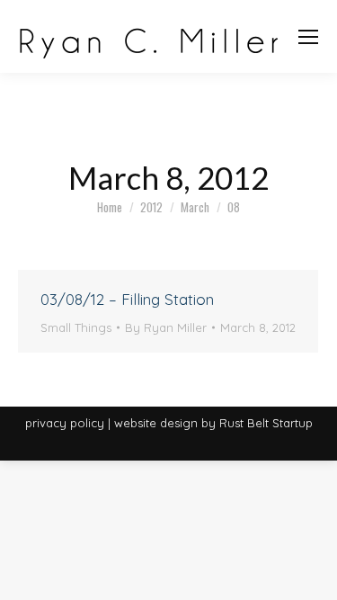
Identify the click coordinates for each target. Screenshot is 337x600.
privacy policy (64, 423)
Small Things (75, 327)
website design (156, 423)
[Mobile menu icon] (308, 37)
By (166, 327)
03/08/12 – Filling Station (127, 299)
